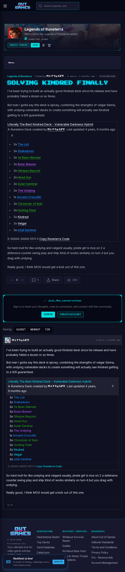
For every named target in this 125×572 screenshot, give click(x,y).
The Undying (26, 190)
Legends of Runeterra (19, 76)
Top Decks (43, 542)
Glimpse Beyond (29, 170)
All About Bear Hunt (74, 551)
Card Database (46, 547)
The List (23, 144)
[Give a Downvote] (15, 135)
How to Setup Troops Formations (75, 558)
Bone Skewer (27, 164)
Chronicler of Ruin (30, 203)
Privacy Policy (99, 552)
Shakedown (26, 151)
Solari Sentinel (27, 184)
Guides (66, 545)
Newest (35, 329)
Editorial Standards (102, 542)
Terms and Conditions (104, 547)
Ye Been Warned (29, 157)
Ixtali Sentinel (27, 230)
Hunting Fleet (27, 210)
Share (55, 280)
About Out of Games (103, 537)
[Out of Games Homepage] (20, 531)
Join (35, 45)
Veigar (22, 223)
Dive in (58, 561)
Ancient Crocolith (29, 197)
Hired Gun (24, 177)
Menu (11, 62)
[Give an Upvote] (8, 135)
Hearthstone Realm (48, 537)
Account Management (104, 562)
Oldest (21, 329)
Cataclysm (43, 552)
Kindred (23, 217)
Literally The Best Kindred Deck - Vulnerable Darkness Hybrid (50, 124)
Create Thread (18, 45)
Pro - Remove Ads (102, 557)
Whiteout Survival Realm (72, 539)
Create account (70, 314)
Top (47, 329)
